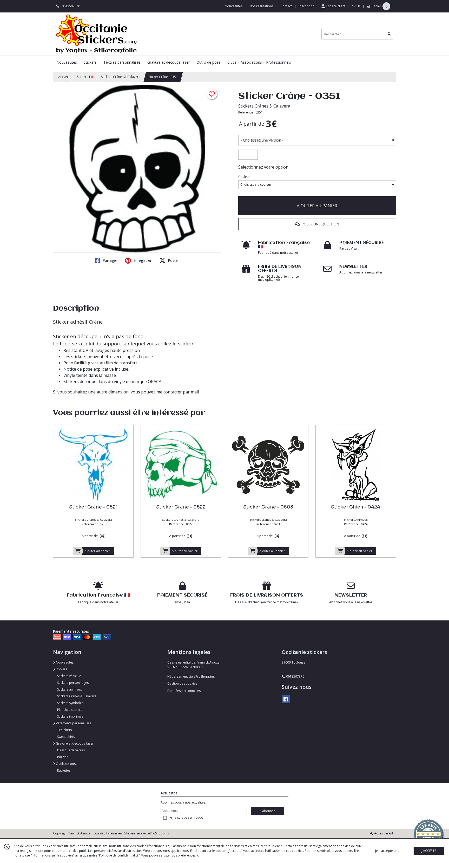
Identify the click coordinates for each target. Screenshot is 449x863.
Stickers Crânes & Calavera (120, 77)
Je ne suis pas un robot (186, 817)
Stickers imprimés (70, 716)
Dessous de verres (71, 750)
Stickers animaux (69, 689)
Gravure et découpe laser (74, 743)
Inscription (306, 6)
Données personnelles (184, 690)
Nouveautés (64, 662)
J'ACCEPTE (428, 850)
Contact (286, 6)
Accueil (63, 77)
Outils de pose (66, 763)
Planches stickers (69, 709)
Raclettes (63, 770)
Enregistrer (141, 260)
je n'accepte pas (387, 850)
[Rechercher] (389, 34)
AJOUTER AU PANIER (317, 206)
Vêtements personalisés (73, 723)
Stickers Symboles (70, 703)
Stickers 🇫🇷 (85, 77)
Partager (109, 260)
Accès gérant (383, 833)
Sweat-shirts (66, 736)
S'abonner (267, 811)
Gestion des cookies (182, 683)
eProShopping (158, 833)
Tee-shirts (64, 730)
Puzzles (62, 757)
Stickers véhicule (69, 676)
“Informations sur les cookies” (52, 855)
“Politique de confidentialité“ (119, 855)
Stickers (61, 669)
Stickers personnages (73, 682)
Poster (173, 260)
